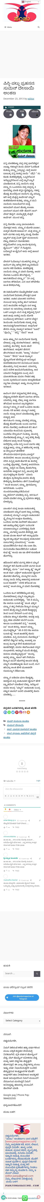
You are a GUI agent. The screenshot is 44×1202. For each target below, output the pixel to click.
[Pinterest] (17, 712)
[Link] (27, 796)
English (27, 2)
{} (30, 796)
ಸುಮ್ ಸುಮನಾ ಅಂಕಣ (18, 721)
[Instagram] (20, 712)
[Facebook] (5, 712)
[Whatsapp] (9, 712)
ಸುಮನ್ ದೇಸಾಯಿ (15, 725)
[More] (28, 712)
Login (38, 781)
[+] (32, 796)
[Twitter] (13, 712)
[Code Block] (24, 796)
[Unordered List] (19, 796)
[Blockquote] (21, 796)
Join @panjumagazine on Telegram (23, 997)
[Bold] (5, 796)
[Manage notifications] (39, 1197)
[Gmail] (24, 712)
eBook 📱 (35, 113)
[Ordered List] (16, 796)
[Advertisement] (22, 55)
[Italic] (8, 796)
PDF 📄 (22, 113)
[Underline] (11, 796)
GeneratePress (32, 1198)
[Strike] (13, 796)
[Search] (37, 974)
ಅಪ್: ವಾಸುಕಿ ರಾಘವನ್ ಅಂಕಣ (22, 729)
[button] (39, 27)
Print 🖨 (9, 113)
